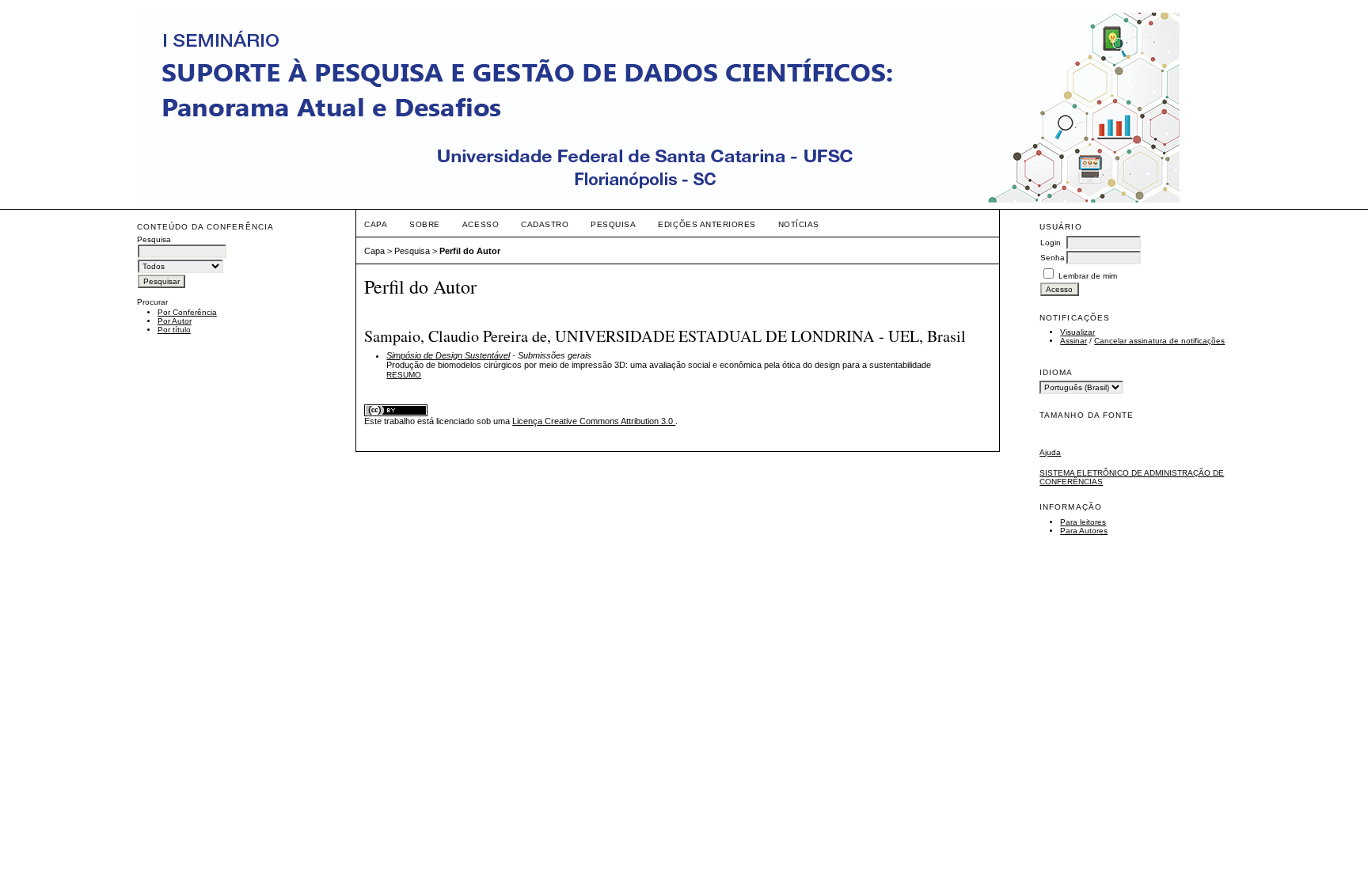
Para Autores (1084, 530)
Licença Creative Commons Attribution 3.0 (593, 421)
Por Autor (175, 321)
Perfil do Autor (469, 251)
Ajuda (1050, 452)
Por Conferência (187, 312)
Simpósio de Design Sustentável (448, 355)
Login (1050, 242)
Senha (1052, 257)
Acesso (480, 224)
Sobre (424, 224)
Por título (174, 329)
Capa (375, 224)
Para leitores (1083, 522)
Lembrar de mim (1087, 275)
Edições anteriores (706, 224)
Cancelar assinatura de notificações (1159, 340)
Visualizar (1077, 332)
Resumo (403, 374)
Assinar (1073, 340)
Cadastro (544, 224)
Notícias (798, 224)
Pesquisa (613, 224)
